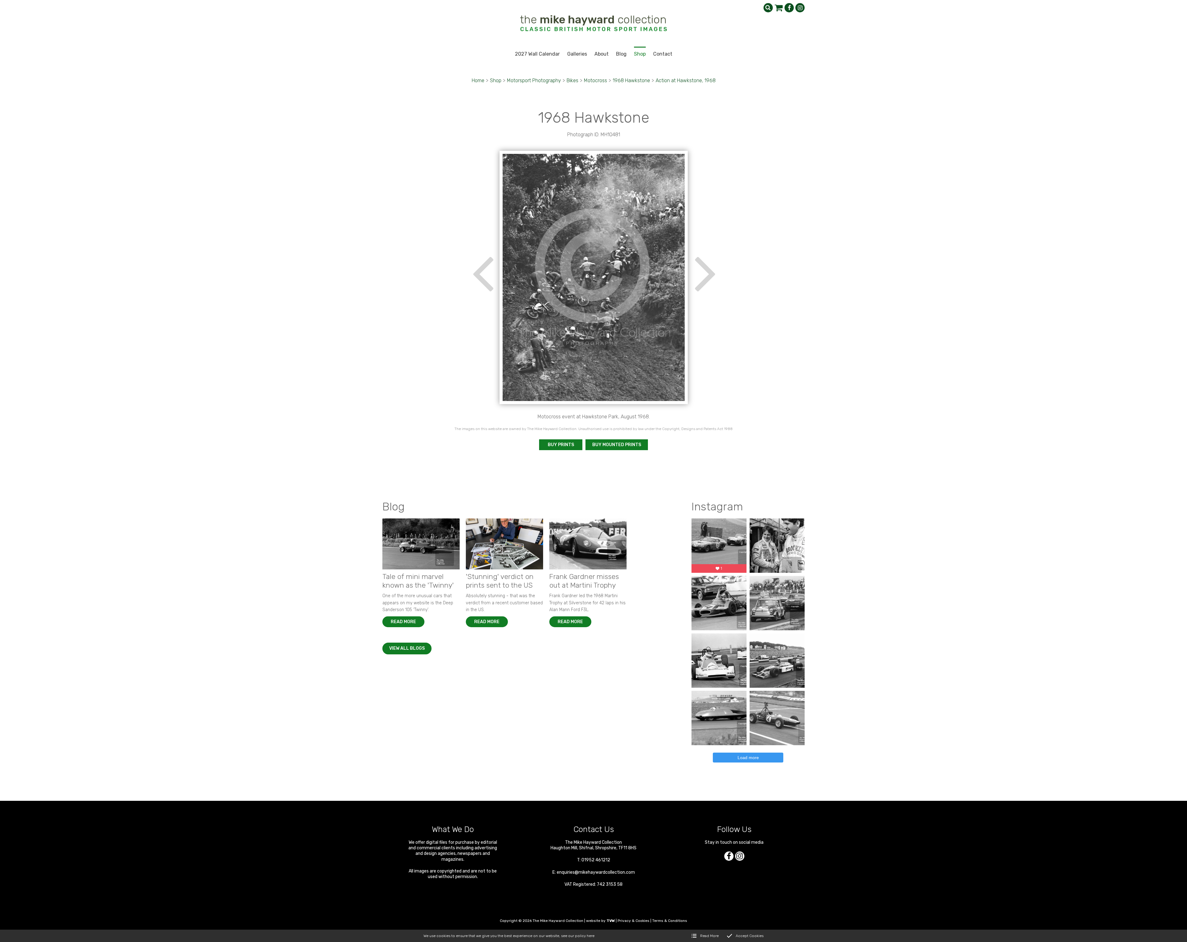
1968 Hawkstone (631, 80)
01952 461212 (595, 860)
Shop (495, 80)
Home (478, 80)
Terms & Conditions (669, 921)
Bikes (572, 80)
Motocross (595, 80)
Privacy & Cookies (633, 921)
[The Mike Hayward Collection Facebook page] (789, 7)
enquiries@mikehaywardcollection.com (596, 872)
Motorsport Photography (534, 80)
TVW (610, 921)
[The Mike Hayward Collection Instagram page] (800, 7)
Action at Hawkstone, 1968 (686, 80)
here (590, 936)
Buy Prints (561, 444)
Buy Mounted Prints (616, 444)
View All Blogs (407, 648)
